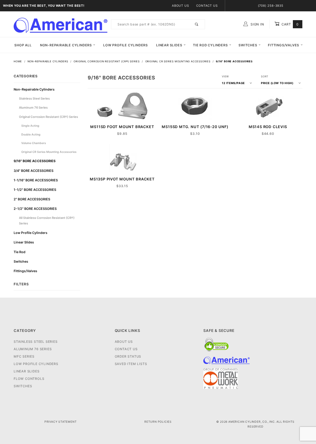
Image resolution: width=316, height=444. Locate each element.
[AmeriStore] (60, 24)
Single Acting (30, 125)
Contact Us (206, 5)
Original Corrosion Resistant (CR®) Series (48, 117)
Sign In (256, 24)
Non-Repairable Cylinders (66, 45)
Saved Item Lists (131, 364)
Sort (264, 76)
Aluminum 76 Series (33, 107)
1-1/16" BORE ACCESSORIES (36, 180)
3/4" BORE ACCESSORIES (33, 171)
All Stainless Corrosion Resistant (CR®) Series (46, 220)
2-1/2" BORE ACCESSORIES (35, 209)
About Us (180, 5)
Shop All (22, 45)
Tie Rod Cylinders (210, 45)
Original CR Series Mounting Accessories (49, 152)
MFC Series (24, 356)
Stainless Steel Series (34, 98)
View (225, 76)
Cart (289, 24)
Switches (248, 45)
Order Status (128, 356)
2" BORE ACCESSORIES (32, 199)
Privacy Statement (60, 421)
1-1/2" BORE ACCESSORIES (35, 190)
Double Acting (30, 134)
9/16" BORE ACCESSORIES (35, 161)
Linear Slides (169, 45)
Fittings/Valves (283, 45)
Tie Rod (19, 252)
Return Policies (158, 421)
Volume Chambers (33, 143)
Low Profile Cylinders (125, 45)
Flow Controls (29, 379)
